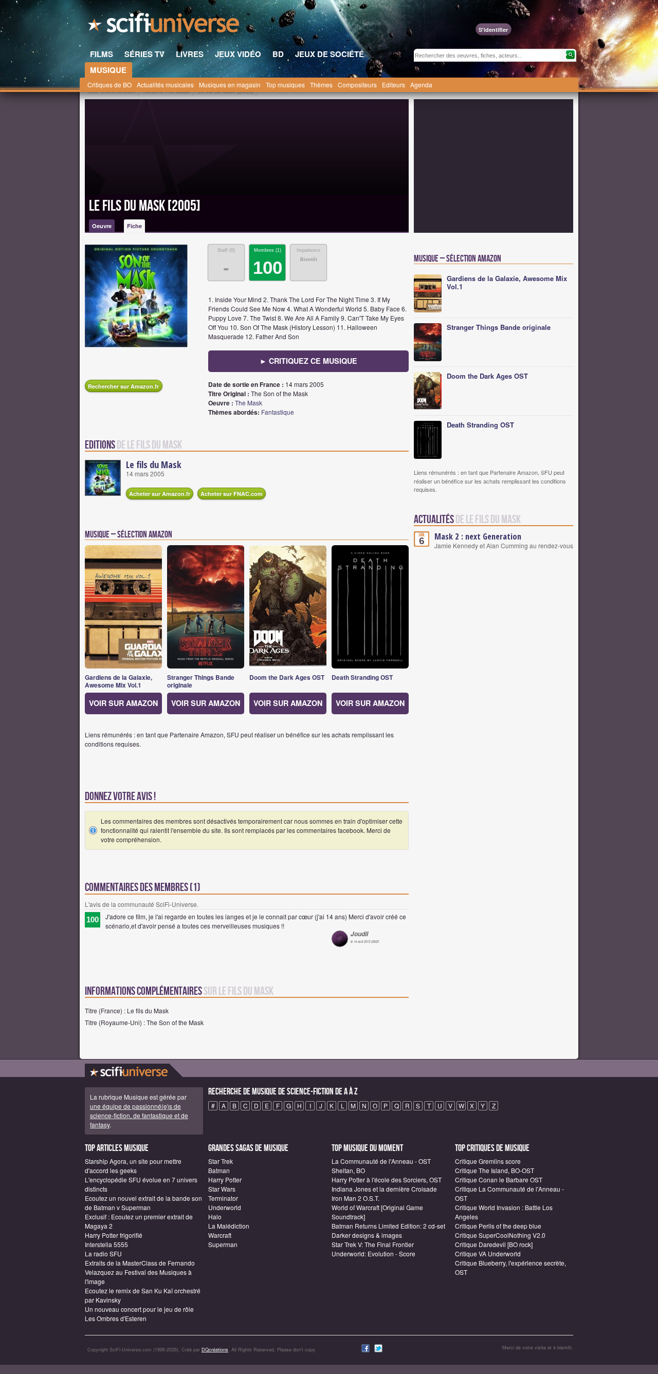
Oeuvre (102, 226)
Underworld (224, 1207)
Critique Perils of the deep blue (498, 1225)
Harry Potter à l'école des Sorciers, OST (387, 1179)
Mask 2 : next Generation (477, 536)
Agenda (421, 84)
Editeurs (393, 84)
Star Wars (221, 1188)
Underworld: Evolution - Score (373, 1253)
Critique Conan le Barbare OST (498, 1179)
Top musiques (285, 84)
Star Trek (220, 1161)
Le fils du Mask (153, 464)
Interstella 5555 (106, 1244)
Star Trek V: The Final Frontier (373, 1244)
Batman (219, 1170)
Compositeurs (357, 84)
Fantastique (277, 411)
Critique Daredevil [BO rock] (494, 1244)
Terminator (223, 1198)
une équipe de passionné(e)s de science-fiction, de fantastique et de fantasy (139, 1115)
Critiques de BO (109, 84)
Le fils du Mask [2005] (144, 206)
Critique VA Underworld (488, 1253)
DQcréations (215, 1349)
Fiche (134, 226)
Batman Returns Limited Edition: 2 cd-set (388, 1225)
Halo (215, 1216)
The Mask (248, 402)
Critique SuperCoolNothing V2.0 (500, 1235)
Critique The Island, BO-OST (494, 1170)
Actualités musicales (165, 84)
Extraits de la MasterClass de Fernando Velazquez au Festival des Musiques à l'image (140, 1272)
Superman (222, 1244)
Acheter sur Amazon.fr (159, 493)
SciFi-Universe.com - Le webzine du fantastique (164, 26)
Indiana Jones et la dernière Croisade (384, 1188)
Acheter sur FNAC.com (231, 493)
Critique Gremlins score (488, 1161)
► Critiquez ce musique (308, 361)
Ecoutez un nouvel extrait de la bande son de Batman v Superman (143, 1203)
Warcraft (219, 1235)
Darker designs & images (367, 1235)
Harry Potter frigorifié (113, 1235)
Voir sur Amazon (123, 703)
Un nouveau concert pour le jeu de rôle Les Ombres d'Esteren (139, 1314)
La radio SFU (103, 1253)
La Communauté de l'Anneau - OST (381, 1161)
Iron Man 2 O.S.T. (355, 1198)
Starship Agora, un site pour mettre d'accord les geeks (133, 1166)
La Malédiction (228, 1225)
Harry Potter (225, 1179)
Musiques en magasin (230, 84)
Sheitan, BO (348, 1170)
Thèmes (321, 84)
